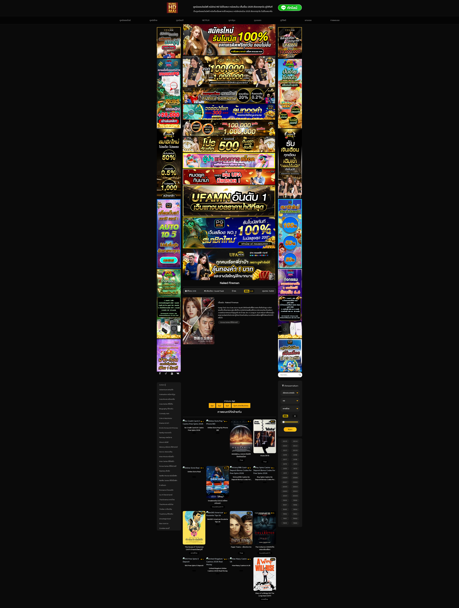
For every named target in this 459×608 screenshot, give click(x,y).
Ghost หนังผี (163, 442)
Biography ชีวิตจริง (166, 409)
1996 (295, 505)
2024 (295, 441)
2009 (285, 477)
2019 (285, 455)
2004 (295, 486)
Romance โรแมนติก (166, 490)
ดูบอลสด (257, 20)
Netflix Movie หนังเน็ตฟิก (168, 475)
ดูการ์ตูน (231, 20)
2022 (295, 446)
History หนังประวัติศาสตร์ (168, 447)
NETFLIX (206, 20)
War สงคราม (163, 523)
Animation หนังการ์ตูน (167, 394)
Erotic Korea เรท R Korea (168, 428)
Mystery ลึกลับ (164, 471)
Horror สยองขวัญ (165, 452)
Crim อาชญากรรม (165, 418)
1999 (285, 500)
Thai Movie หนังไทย (166, 504)
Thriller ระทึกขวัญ (165, 509)
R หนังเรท (162, 485)
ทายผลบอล (334, 20)
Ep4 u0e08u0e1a (241, 405)
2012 (295, 468)
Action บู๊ (162, 385)
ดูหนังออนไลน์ (125, 20)
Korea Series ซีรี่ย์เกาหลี (167, 466)
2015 (285, 464)
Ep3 (227, 405)
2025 (285, 441)
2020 (295, 450)
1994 (295, 509)
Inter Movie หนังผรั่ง (166, 456)
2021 (285, 450)
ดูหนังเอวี (179, 20)
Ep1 (212, 405)
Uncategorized (165, 519)
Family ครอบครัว (165, 432)
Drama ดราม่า (164, 423)
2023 (285, 446)
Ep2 (219, 405)
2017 (285, 459)
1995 (285, 509)
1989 (285, 523)
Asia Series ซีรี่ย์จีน (166, 404)
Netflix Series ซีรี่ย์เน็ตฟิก (168, 480)
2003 (285, 491)
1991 (285, 518)
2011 (285, 473)
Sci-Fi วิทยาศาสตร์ (165, 495)
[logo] (172, 12)
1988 (295, 523)
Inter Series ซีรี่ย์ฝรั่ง (166, 461)
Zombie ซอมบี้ (164, 528)
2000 (295, 496)
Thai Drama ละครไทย (167, 499)
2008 (295, 477)
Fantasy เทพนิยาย (165, 437)
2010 (295, 473)
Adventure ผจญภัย (166, 389)
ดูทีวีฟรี (283, 20)
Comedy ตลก (164, 413)
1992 (295, 514)
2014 (295, 464)
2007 (285, 482)
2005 (285, 486)
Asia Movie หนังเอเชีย (167, 399)
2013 (285, 468)
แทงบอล (308, 20)
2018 (194, 291)
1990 (295, 518)
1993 (285, 514)
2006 (295, 482)
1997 (285, 505)
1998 (295, 500)
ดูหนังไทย (153, 20)
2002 (295, 491)
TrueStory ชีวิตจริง (166, 514)
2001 (285, 496)
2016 (295, 459)
